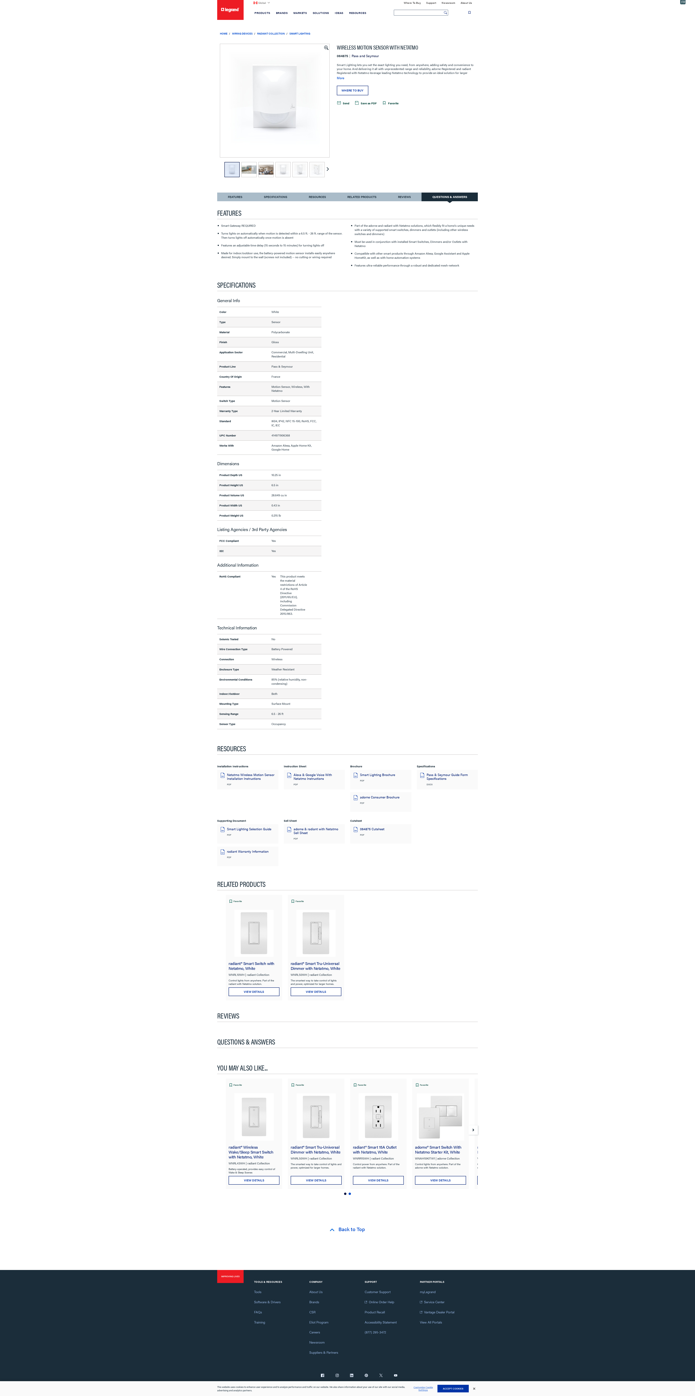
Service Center (434, 1302)
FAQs (258, 1312)
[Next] (328, 169)
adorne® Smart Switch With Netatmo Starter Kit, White (438, 1149)
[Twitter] (381, 1376)
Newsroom (317, 1342)
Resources (317, 197)
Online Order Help (381, 1302)
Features (235, 198)
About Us (316, 1292)
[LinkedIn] (351, 1376)
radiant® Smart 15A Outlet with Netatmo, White (374, 1149)
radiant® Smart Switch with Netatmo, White (251, 965)
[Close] (474, 1389)
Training (259, 1322)
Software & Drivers (267, 1302)
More (340, 78)
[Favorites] (469, 12)
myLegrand (428, 1292)
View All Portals (431, 1322)
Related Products (361, 197)
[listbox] (275, 100)
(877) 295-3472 (375, 1332)
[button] (326, 47)
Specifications (275, 197)
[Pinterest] (366, 1376)
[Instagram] (337, 1376)
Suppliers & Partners (323, 1352)
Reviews (404, 197)
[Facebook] (322, 1376)
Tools (257, 1292)
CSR (312, 1312)
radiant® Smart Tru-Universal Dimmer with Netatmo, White (315, 965)
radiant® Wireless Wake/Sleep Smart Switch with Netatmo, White (251, 1152)
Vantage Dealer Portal (439, 1312)
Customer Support (378, 1292)
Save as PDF (368, 103)
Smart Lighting (299, 33)
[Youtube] (395, 1376)
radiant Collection (271, 33)
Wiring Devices (242, 33)
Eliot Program (318, 1322)
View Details (254, 992)
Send (345, 103)
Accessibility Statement (381, 1322)
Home (224, 33)
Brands (314, 1302)
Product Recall (375, 1312)
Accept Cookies (453, 1388)
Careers (314, 1332)
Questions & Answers (449, 197)
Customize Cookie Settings (423, 1389)
